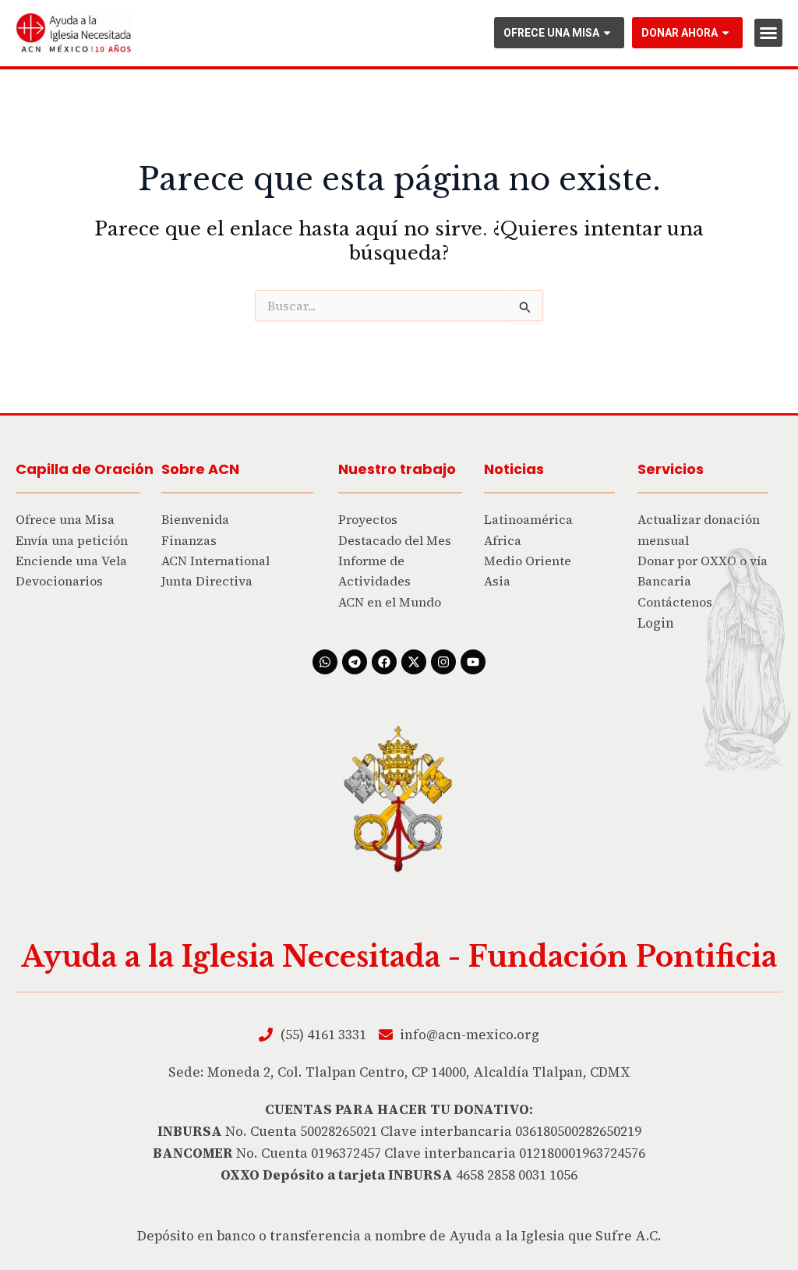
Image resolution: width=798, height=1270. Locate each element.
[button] (768, 33)
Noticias (514, 469)
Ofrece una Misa (551, 33)
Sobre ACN (200, 469)
